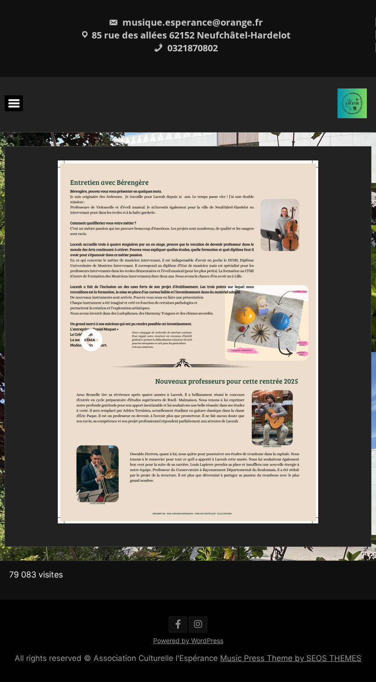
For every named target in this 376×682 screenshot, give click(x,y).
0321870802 (191, 48)
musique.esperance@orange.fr (191, 22)
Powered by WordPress (188, 640)
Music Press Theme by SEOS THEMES (290, 658)
